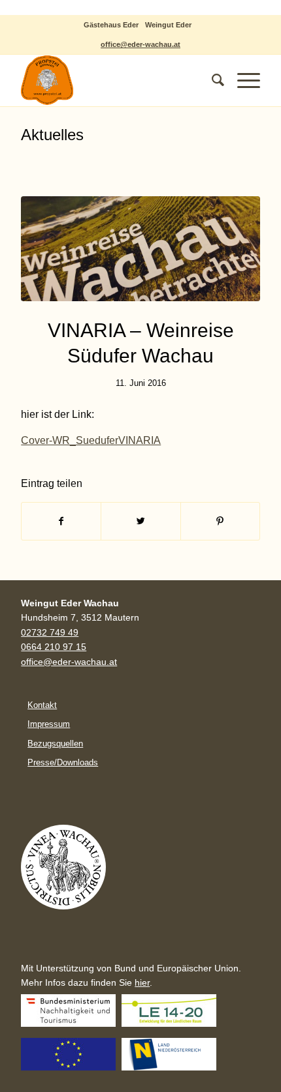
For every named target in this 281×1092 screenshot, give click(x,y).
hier (142, 983)
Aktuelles (52, 134)
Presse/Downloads (62, 762)
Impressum (48, 724)
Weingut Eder (168, 25)
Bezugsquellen (55, 743)
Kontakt (42, 705)
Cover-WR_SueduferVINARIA (91, 440)
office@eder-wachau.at (140, 44)
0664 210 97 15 (53, 647)
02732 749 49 (49, 633)
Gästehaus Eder (111, 25)
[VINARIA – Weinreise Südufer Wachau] (140, 248)
